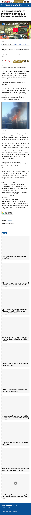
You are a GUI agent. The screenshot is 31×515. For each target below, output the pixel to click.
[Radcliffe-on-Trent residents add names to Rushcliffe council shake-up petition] (15, 326)
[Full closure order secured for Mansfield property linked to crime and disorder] (15, 271)
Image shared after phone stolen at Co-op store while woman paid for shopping (15, 417)
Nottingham (10, 220)
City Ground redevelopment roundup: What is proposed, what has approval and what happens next (14, 311)
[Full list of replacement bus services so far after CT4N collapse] (15, 378)
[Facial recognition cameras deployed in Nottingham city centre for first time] (15, 483)
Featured (8, 223)
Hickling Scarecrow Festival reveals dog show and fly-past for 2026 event (15, 469)
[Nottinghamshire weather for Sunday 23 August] (15, 245)
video (12, 223)
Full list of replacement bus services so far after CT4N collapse (15, 390)
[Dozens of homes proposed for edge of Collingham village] (15, 352)
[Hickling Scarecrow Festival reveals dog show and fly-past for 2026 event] (15, 457)
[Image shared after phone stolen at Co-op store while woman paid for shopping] (15, 404)
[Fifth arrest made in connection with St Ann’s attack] (15, 431)
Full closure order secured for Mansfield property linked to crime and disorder (15, 284)
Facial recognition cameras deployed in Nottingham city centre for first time (15, 496)
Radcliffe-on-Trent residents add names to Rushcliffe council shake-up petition (15, 338)
